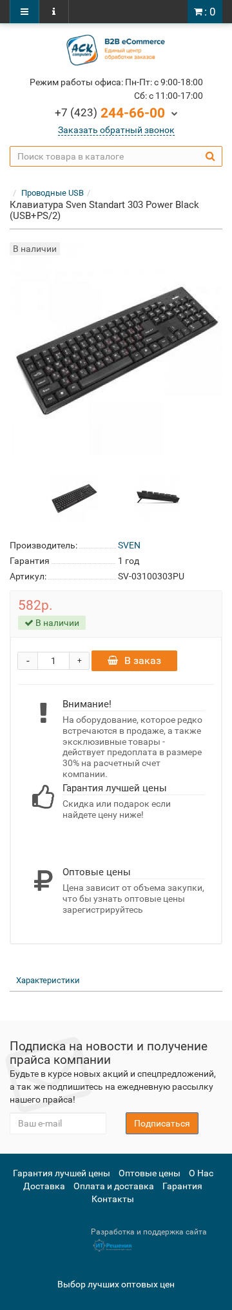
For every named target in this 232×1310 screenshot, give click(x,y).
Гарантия (182, 1186)
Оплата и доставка (113, 1186)
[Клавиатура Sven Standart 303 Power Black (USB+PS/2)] (74, 497)
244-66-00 (110, 113)
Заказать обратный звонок (116, 130)
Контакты (113, 1199)
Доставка (44, 1186)
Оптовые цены (149, 1173)
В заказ (142, 660)
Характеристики (48, 980)
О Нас (201, 1173)
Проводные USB (52, 193)
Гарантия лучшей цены (61, 1173)
